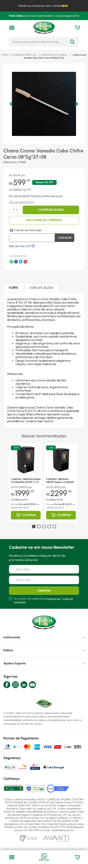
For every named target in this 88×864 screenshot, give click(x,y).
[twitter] (21, 262)
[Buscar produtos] (72, 42)
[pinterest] (25, 262)
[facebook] (16, 262)
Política (8, 650)
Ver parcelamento (21, 201)
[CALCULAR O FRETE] (64, 237)
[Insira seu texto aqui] (44, 857)
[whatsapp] (11, 262)
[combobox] (44, 42)
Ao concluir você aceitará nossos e (43, 600)
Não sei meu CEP (20, 246)
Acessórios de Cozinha (54, 54)
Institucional (11, 637)
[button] (12, 28)
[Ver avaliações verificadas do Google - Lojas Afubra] (58, 788)
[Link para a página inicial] (4, 55)
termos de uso (53, 598)
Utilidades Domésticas (23, 54)
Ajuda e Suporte (14, 663)
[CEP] (32, 235)
